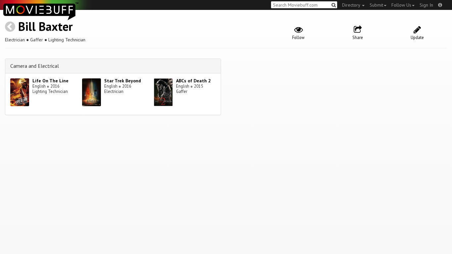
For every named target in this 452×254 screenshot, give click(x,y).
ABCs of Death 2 (193, 81)
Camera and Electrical (34, 66)
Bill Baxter (45, 26)
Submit (376, 5)
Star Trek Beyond (122, 81)
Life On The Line (50, 81)
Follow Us (401, 5)
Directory (351, 5)
